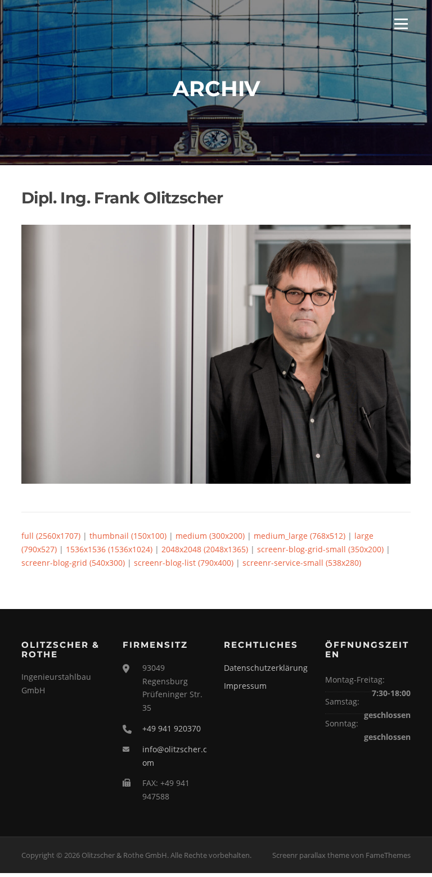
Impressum (245, 685)
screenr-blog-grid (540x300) (73, 562)
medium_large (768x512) (299, 535)
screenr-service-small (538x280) (301, 562)
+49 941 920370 (171, 728)
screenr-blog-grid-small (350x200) (320, 549)
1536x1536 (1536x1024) (109, 549)
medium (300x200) (210, 535)
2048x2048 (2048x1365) (204, 549)
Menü (401, 24)
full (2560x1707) (50, 535)
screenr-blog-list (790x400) (183, 562)
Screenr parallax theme (310, 855)
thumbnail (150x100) (127, 535)
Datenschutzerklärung (266, 667)
